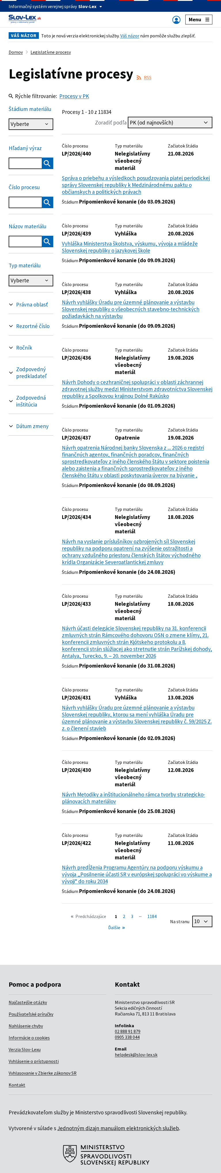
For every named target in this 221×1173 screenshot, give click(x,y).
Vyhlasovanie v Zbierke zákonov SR (43, 1073)
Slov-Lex (87, 6)
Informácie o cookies (29, 1037)
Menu (195, 19)
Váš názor (129, 36)
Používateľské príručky (31, 1014)
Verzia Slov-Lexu (25, 1049)
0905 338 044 (127, 1037)
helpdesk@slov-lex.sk (136, 1054)
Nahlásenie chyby (26, 1026)
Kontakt (17, 1085)
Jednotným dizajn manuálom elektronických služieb (118, 1128)
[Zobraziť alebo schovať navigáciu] (176, 19)
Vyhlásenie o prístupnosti (34, 1061)
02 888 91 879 (127, 1031)
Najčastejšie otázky (28, 1002)
